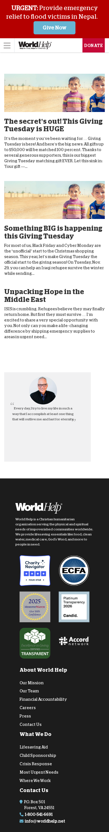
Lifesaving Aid (34, 747)
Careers (28, 708)
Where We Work (35, 780)
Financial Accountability (43, 699)
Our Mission (32, 683)
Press (25, 716)
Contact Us (31, 724)
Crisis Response (36, 764)
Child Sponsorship (38, 755)
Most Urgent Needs (39, 772)
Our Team (29, 691)
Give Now (55, 27)
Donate (93, 45)
